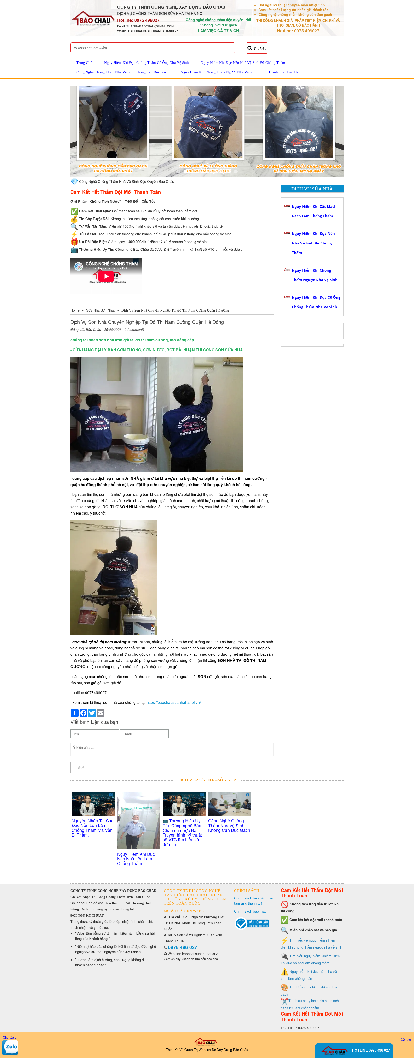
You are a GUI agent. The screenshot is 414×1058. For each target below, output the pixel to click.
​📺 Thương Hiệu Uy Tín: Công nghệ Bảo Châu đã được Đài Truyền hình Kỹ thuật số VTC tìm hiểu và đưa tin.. (182, 832)
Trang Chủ (84, 63)
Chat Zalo (9, 1037)
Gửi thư (406, 1039)
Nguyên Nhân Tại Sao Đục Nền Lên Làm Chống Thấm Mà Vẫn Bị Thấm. (93, 827)
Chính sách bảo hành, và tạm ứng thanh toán (253, 900)
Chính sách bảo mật (250, 911)
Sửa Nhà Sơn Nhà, (100, 310)
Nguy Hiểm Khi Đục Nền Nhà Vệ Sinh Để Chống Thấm (243, 63)
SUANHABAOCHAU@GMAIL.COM (150, 26)
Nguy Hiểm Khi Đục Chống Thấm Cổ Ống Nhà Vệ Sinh (146, 63)
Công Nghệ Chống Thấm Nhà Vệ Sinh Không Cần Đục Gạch (122, 72)
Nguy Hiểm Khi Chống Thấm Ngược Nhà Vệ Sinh (218, 72)
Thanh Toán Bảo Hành (285, 72)
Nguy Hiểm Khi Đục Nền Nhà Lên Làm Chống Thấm (136, 859)
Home (75, 310)
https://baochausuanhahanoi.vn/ (174, 702)
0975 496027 (147, 20)
